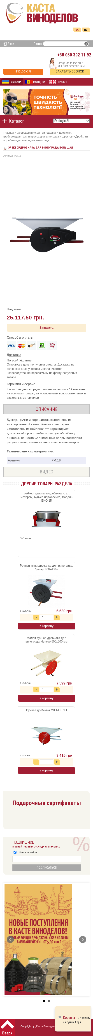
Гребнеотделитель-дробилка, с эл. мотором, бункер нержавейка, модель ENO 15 (46, 497)
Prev (10, 939)
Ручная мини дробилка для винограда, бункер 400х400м (46, 567)
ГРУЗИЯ (62, 82)
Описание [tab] (46, 409)
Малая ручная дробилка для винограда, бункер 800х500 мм (46, 639)
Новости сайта (28, 852)
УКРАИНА (16, 82)
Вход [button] (11, 44)
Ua (77, 29)
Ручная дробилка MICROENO (46, 710)
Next (82, 939)
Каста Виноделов (47, 1026)
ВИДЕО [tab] (46, 472)
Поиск (37, 44)
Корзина (69, 1017)
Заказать (47, 327)
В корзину (46, 626)
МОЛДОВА (39, 82)
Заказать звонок (70, 71)
